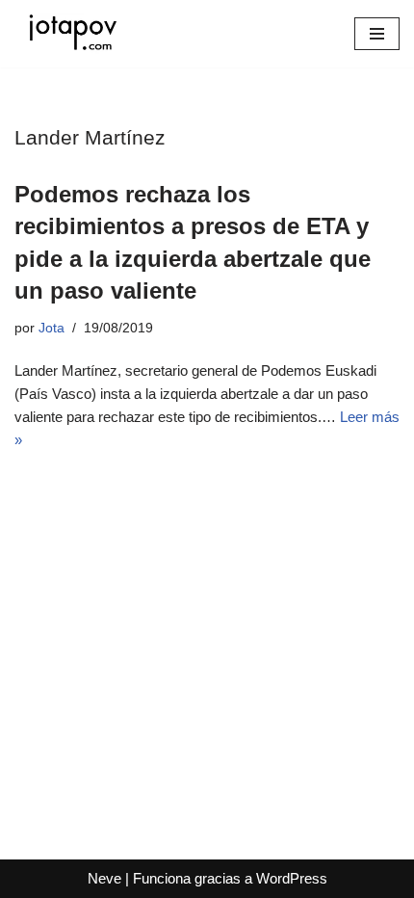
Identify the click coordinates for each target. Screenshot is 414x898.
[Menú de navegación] (377, 33)
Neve (104, 878)
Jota (52, 328)
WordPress (291, 878)
